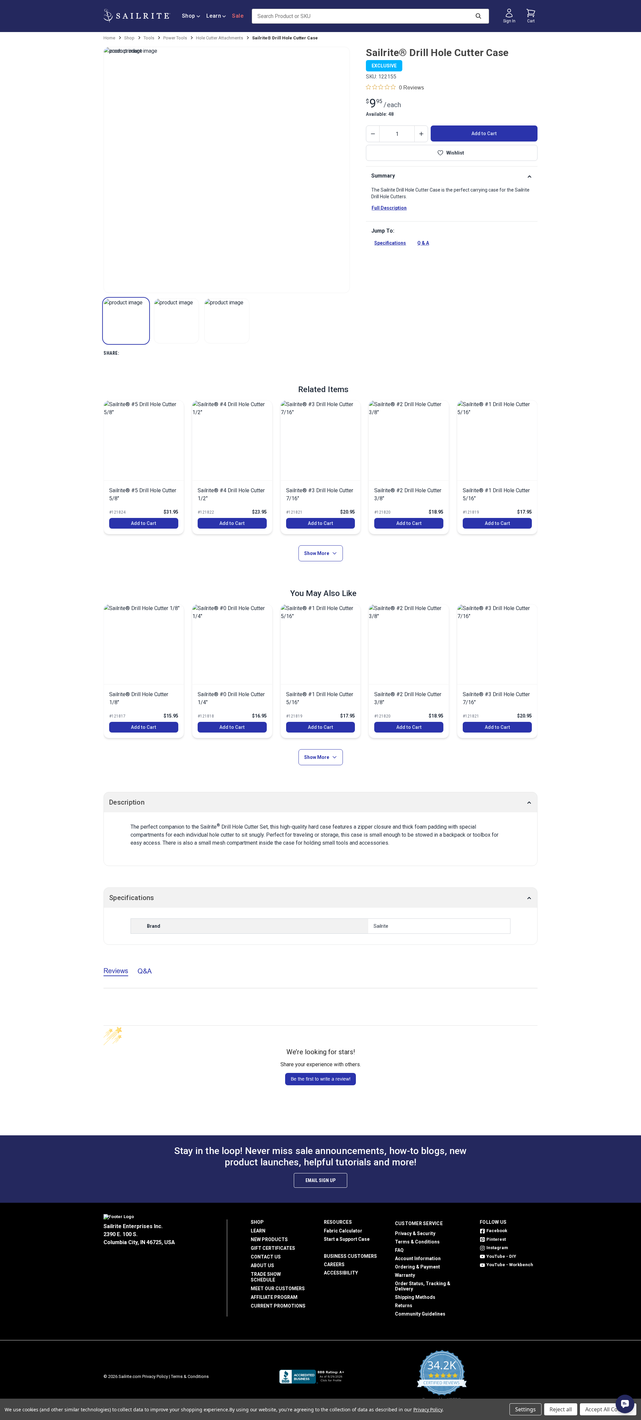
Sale (237, 16)
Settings (525, 1409)
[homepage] (136, 16)
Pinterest (496, 1239)
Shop (188, 16)
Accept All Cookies (608, 1409)
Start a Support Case (347, 1239)
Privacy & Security (415, 1233)
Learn (213, 16)
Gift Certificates (273, 1248)
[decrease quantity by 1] (373, 134)
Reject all (561, 1409)
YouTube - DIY (501, 1256)
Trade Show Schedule (266, 1277)
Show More (316, 553)
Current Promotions (278, 1306)
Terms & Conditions (417, 1241)
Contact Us (266, 1256)
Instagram (497, 1247)
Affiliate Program (274, 1297)
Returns (403, 1305)
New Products (269, 1239)
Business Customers (350, 1256)
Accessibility (341, 1272)
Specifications (390, 243)
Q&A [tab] (145, 971)
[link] (143, 467)
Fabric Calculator (343, 1230)
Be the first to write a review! (321, 1079)
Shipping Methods (415, 1297)
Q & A (423, 243)
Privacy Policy (155, 1376)
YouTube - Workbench (509, 1264)
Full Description (389, 208)
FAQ (399, 1250)
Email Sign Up (320, 1180)
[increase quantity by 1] (421, 134)
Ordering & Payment (417, 1266)
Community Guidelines (420, 1314)
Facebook (496, 1230)
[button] (126, 320)
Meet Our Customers (278, 1288)
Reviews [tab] (115, 970)
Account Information (418, 1258)
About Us (262, 1265)
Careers (334, 1264)
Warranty (405, 1275)
